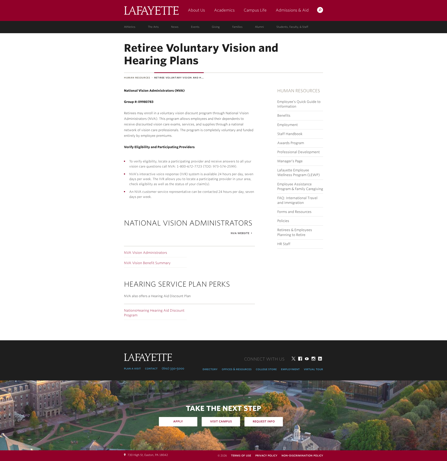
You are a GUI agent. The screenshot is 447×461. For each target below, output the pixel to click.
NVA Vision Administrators (145, 253)
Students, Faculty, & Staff (292, 26)
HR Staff (283, 244)
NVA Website (240, 233)
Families (237, 26)
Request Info (264, 421)
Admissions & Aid (292, 10)
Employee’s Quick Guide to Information (299, 104)
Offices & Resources (237, 369)
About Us (196, 10)
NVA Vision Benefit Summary (147, 263)
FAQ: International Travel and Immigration (297, 200)
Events (195, 26)
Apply (178, 421)
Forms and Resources (294, 212)
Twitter (293, 359)
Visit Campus (221, 421)
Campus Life (255, 10)
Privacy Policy (266, 455)
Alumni (259, 26)
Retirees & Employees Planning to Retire (294, 232)
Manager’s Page (290, 161)
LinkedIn (320, 359)
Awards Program (290, 143)
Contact (151, 368)
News (174, 26)
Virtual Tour (313, 369)
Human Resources (137, 77)
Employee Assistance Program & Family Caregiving (300, 186)
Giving (216, 26)
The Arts (153, 26)
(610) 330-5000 (173, 368)
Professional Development (298, 152)
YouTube (307, 359)
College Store (266, 369)
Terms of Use (241, 455)
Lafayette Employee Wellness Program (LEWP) (298, 172)
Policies (283, 221)
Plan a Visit (132, 368)
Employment (287, 125)
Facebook (300, 359)
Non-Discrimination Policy (302, 455)
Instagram (313, 359)
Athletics (129, 26)
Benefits (283, 116)
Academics (224, 10)
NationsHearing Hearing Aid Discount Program (154, 312)
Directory (210, 369)
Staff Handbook (289, 134)
